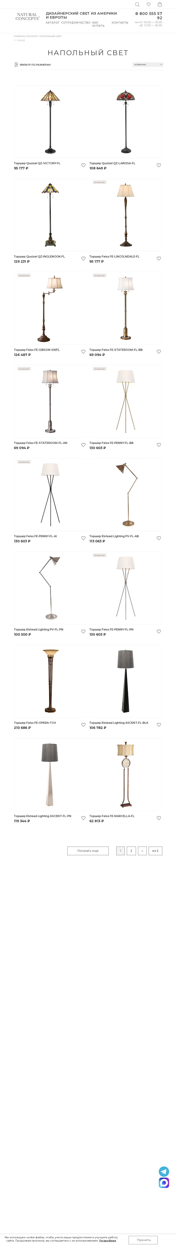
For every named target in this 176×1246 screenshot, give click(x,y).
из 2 (155, 850)
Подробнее (107, 1240)
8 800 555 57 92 (148, 16)
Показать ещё (88, 850)
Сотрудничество (76, 22)
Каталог (53, 22)
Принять (144, 1240)
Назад (21, 40)
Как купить (98, 24)
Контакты (120, 22)
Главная (19, 36)
